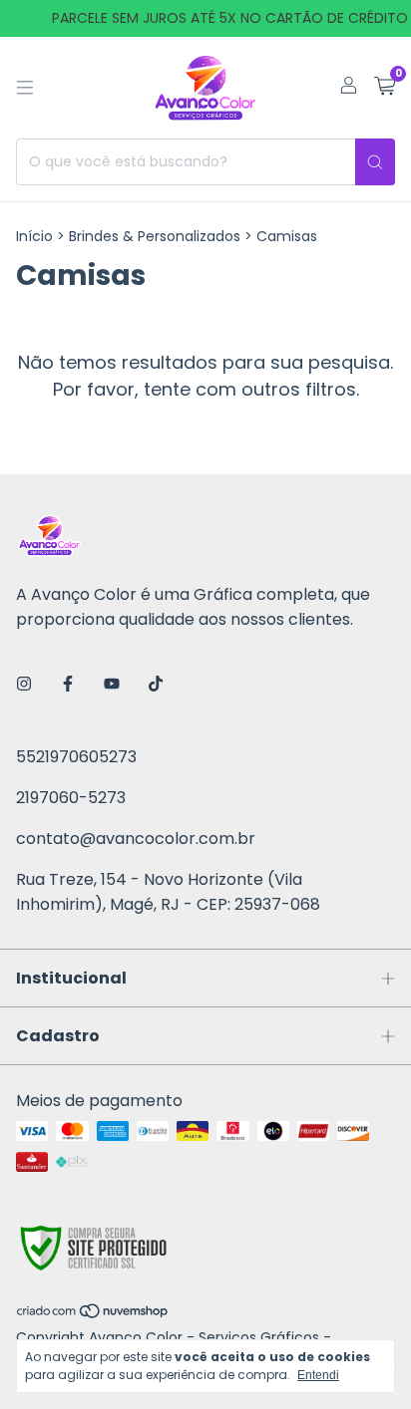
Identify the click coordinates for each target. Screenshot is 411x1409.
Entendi (318, 1375)
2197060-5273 (71, 797)
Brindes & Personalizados (154, 236)
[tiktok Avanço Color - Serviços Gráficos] (156, 684)
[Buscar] (375, 162)
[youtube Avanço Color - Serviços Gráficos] (112, 684)
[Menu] (25, 88)
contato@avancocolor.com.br (135, 838)
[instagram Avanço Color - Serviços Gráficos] (24, 684)
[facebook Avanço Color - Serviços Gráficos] (68, 684)
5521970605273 (76, 756)
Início (34, 236)
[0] (384, 88)
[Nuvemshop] (93, 1315)
